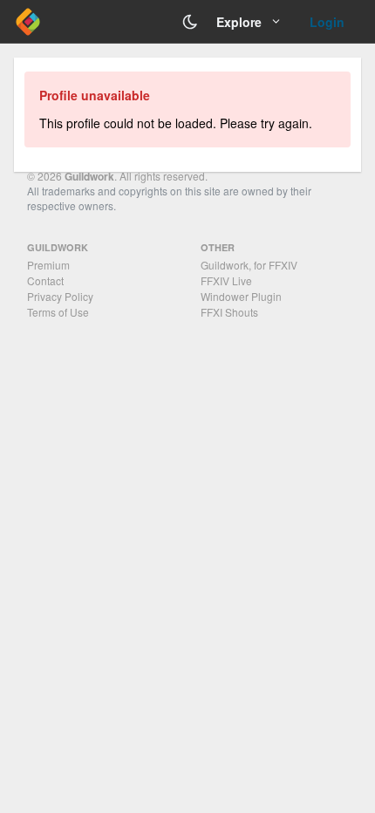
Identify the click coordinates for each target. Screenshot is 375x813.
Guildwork (89, 176)
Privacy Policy (60, 296)
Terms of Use (58, 311)
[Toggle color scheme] (190, 22)
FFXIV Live (226, 280)
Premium (48, 264)
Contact (45, 280)
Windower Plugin (241, 296)
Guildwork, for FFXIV (249, 264)
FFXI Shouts (229, 311)
